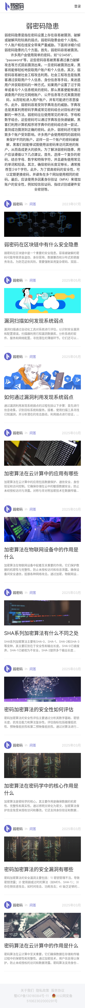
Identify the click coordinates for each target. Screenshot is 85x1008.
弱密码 (18, 204)
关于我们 (27, 990)
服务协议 (57, 990)
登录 (77, 6)
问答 (33, 204)
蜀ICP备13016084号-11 (31, 996)
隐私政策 (42, 990)
